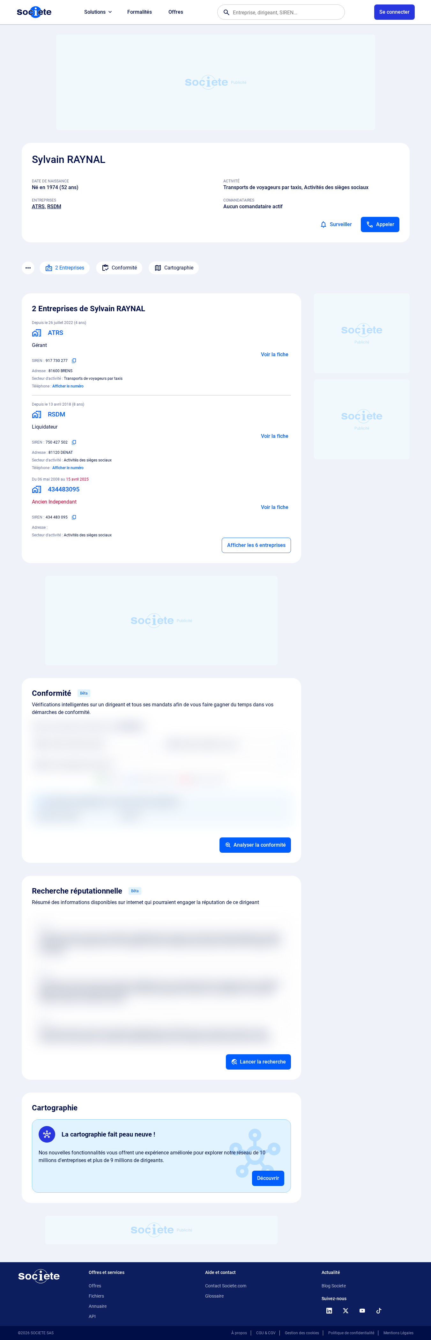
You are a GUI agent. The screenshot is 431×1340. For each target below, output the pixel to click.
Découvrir (268, 1178)
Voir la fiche (274, 354)
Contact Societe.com (225, 1285)
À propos (239, 1333)
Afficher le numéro (68, 386)
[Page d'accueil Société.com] (34, 12)
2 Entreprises (69, 268)
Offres (175, 12)
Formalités (139, 12)
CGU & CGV (266, 1333)
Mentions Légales (398, 1333)
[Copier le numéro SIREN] (74, 361)
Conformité (124, 268)
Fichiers (96, 1296)
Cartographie (178, 268)
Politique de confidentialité (351, 1333)
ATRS (38, 206)
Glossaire (214, 1296)
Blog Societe (334, 1285)
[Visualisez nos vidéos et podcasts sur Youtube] (362, 1310)
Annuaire (98, 1306)
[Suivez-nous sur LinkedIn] (329, 1310)
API (92, 1316)
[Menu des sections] (28, 267)
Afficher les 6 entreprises (256, 545)
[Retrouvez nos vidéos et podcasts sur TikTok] (379, 1310)
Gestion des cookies (302, 1333)
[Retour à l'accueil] (39, 1276)
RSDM (54, 206)
